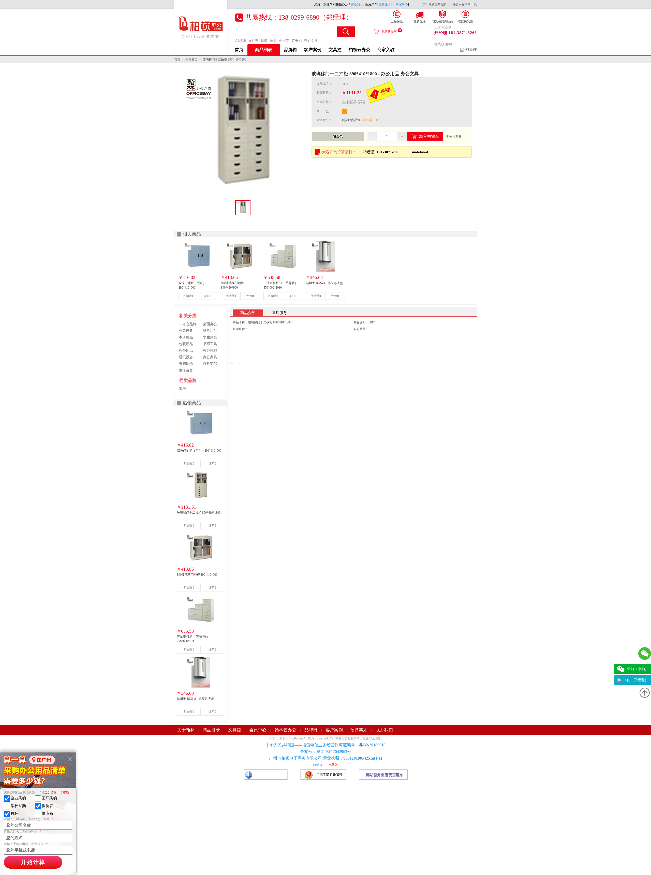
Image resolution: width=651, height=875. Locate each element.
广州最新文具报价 (434, 4)
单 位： (324, 111)
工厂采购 (49, 798)
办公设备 (186, 331)
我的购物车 (391, 30)
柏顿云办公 (359, 49)
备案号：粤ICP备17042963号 (325, 751)
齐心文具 (310, 40)
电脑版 (333, 765)
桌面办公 (210, 324)
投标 (14, 813)
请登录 (356, 4)
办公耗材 (210, 350)
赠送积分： (324, 120)
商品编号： (324, 84)
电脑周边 (186, 364)
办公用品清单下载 (464, 4)
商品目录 (211, 730)
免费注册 (384, 4)
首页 (239, 49)
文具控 (335, 49)
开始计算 (33, 862)
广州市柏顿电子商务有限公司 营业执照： (325, 758)
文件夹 (253, 40)
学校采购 (18, 806)
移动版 (317, 765)
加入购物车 (429, 136)
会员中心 (258, 730)
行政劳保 (210, 364)
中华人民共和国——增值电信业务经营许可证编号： (325, 745)
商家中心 (402, 4)
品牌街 (290, 49)
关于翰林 (186, 730)
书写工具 (210, 344)
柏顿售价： (324, 92)
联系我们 (384, 730)
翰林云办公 (285, 730)
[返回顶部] (644, 692)
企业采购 (18, 798)
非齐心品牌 (188, 324)
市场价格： (324, 102)
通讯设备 (186, 357)
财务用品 (210, 331)
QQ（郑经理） (636, 680)
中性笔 (284, 40)
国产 (182, 389)
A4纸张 (240, 40)
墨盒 (273, 40)
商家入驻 (386, 49)
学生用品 (210, 337)
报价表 (47, 806)
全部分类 (191, 59)
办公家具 (210, 357)
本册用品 (186, 337)
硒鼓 (264, 40)
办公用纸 (186, 350)
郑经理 (471, 50)
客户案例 (312, 49)
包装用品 (186, 344)
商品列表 (263, 49)
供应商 (47, 813)
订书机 (297, 40)
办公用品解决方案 (200, 36)
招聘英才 (358, 730)
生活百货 (186, 370)
